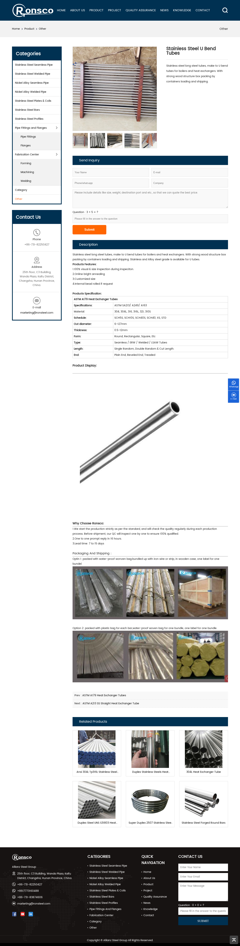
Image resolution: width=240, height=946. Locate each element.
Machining (27, 172)
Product (96, 10)
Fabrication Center (27, 154)
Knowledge (182, 10)
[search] (223, 7)
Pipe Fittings (28, 137)
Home (61, 10)
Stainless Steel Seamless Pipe (34, 65)
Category (21, 190)
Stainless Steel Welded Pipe (32, 74)
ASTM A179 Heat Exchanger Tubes (104, 695)
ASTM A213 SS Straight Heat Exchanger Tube (110, 703)
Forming (26, 163)
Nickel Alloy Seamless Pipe (32, 83)
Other (42, 29)
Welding (26, 181)
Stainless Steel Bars (27, 110)
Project (114, 10)
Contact (203, 10)
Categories (99, 857)
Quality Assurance (141, 10)
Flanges (26, 145)
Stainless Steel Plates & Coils (33, 101)
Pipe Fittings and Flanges (31, 128)
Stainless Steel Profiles (29, 119)
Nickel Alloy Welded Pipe (30, 92)
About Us (77, 10)
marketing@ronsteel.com (36, 313)
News (164, 10)
